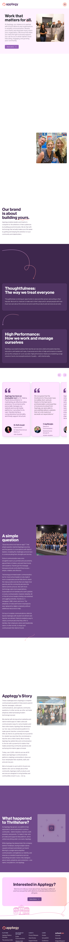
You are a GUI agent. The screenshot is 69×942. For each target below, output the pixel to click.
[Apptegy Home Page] (10, 928)
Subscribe (58, 938)
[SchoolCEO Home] (61, 933)
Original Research (60, 941)
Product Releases (33, 935)
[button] (12, 47)
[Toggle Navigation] (65, 4)
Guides (44, 935)
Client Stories (32, 938)
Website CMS (19, 941)
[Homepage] (10, 4)
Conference (45, 940)
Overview (57, 935)
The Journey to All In (7, 940)
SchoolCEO (45, 938)
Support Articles (33, 940)
